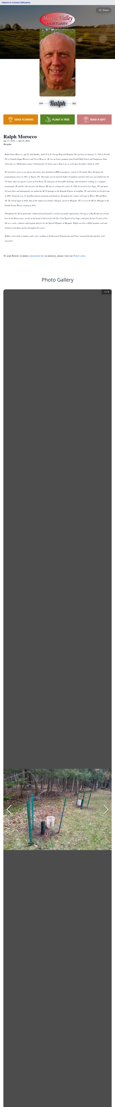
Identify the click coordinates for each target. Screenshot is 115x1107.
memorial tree (37, 255)
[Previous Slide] (9, 809)
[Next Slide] (106, 809)
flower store (79, 255)
